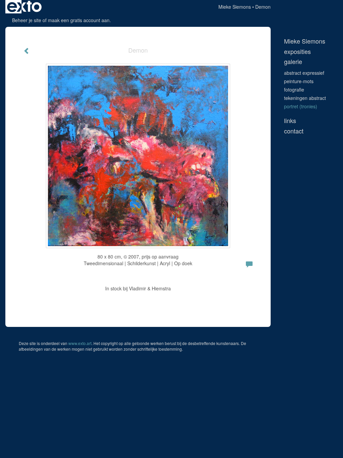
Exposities (297, 51)
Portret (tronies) (300, 106)
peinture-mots (299, 81)
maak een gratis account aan (79, 20)
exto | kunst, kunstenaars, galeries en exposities (24, 6)
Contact (293, 131)
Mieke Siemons (234, 6)
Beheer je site (26, 20)
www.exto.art (79, 343)
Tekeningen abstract (305, 98)
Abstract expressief (304, 72)
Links (290, 120)
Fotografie (294, 89)
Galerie (293, 61)
